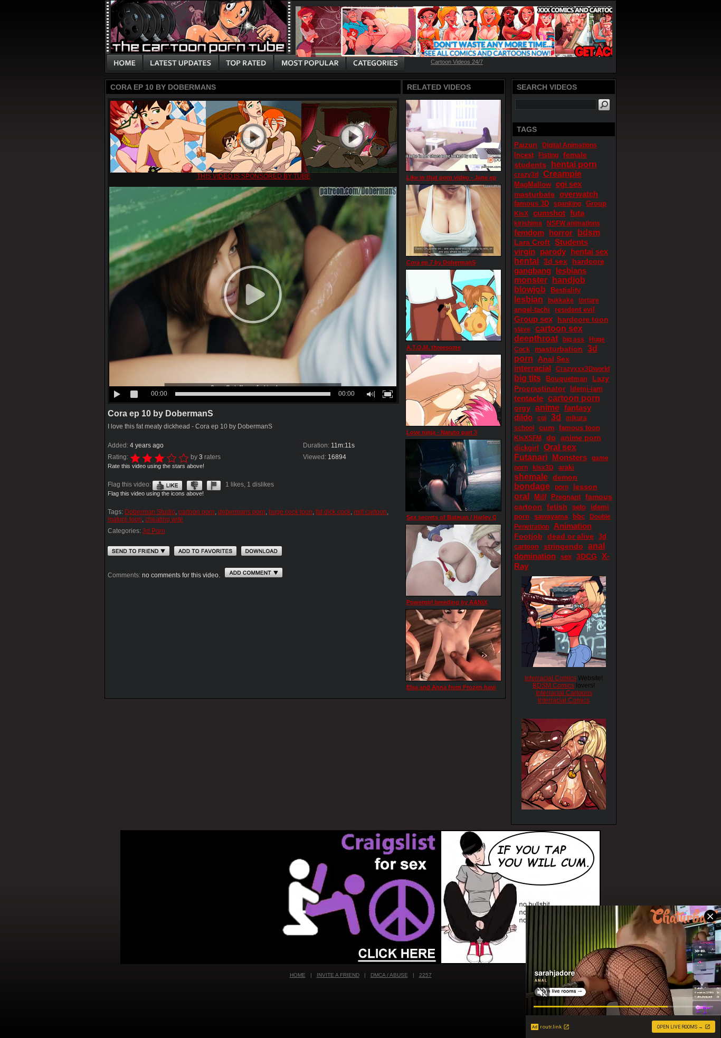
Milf (540, 497)
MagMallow (532, 184)
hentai (526, 260)
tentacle (528, 398)
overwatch (578, 193)
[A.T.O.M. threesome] (453, 305)
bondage (532, 486)
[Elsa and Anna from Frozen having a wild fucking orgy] (453, 645)
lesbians (571, 270)
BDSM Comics (553, 685)
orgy (522, 408)
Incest (524, 155)
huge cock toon (290, 512)
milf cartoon (370, 512)
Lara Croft (532, 242)
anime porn (581, 437)
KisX (521, 213)
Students (571, 241)
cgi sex (569, 183)
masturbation (559, 349)
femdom (529, 232)
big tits (527, 378)
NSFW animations (573, 223)
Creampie (562, 173)
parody (553, 251)
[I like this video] (167, 484)
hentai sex (589, 251)
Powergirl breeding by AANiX (446, 602)
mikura (576, 418)
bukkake (561, 300)
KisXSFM (528, 438)
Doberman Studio (150, 512)
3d (556, 417)
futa (577, 212)
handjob (568, 279)
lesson (585, 486)
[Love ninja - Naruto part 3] (453, 390)
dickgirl (526, 448)
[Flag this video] (214, 484)
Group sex (533, 319)
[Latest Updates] (181, 63)
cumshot (549, 212)
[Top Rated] (246, 63)
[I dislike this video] (194, 484)
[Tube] (253, 170)
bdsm (588, 232)
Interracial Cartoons (564, 693)
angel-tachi (532, 309)
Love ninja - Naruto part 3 (441, 432)
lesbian (528, 299)
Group (596, 203)
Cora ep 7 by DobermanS (441, 262)
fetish (557, 506)
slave (522, 329)
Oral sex (560, 447)
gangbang (532, 270)
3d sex (555, 261)
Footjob (528, 536)
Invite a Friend (338, 975)
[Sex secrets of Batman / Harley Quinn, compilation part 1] (453, 475)
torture (588, 300)
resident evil (575, 309)
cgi (541, 418)
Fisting (548, 155)
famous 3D (531, 203)
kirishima (528, 223)
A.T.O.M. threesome (433, 347)
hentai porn (574, 164)
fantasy (577, 407)
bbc (579, 516)
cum (546, 427)
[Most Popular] (309, 63)
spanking (567, 203)
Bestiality (566, 290)
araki (566, 467)
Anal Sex (554, 359)
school (524, 428)
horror (561, 232)
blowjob (530, 289)
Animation (573, 525)
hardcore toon (583, 319)
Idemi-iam (586, 389)
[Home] (124, 63)
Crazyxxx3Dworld (583, 369)
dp (551, 437)
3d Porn (154, 531)
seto (579, 507)
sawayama (551, 516)
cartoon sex (559, 328)
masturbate (534, 194)
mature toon (125, 519)
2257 (425, 975)
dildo (523, 417)
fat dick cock (333, 512)
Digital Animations (569, 145)
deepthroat (536, 338)
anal (596, 545)
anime (547, 407)
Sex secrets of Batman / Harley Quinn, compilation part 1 (485, 517)
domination (535, 555)
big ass (573, 339)
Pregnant (566, 497)
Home (298, 975)
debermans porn (241, 512)
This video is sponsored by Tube (253, 176)
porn (561, 487)
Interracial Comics (550, 678)
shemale (531, 476)
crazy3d (526, 174)
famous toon (579, 428)
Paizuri (525, 145)
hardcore (588, 261)
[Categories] (375, 63)
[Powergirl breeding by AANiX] (453, 560)
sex (566, 556)
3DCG (586, 556)
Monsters (569, 457)
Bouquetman (566, 379)
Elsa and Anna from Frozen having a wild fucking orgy (482, 687)
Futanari (530, 457)
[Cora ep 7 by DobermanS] (453, 220)
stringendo (563, 546)
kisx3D (543, 467)
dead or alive (570, 536)
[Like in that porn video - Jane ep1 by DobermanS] (453, 135)
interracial (532, 368)
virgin (524, 251)
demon (565, 477)
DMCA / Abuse (389, 975)
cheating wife (164, 519)
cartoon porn (196, 512)
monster (530, 279)
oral (521, 496)
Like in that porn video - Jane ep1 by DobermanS (474, 177)
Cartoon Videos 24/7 (457, 62)
